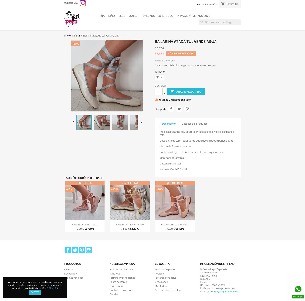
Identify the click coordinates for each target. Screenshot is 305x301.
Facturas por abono (165, 277)
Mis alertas (161, 286)
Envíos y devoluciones (122, 269)
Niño (111, 16)
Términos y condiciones (122, 277)
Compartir (171, 109)
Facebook (68, 250)
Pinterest (187, 109)
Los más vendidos (74, 277)
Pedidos (159, 273)
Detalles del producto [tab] (195, 123)
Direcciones (161, 281)
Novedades (70, 273)
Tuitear (179, 109)
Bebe (122, 16)
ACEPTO (35, 292)
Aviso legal (115, 273)
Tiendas (114, 294)
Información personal (166, 269)
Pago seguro (117, 286)
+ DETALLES (51, 288)
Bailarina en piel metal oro (130, 224)
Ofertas (68, 269)
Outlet (134, 16)
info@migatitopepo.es (226, 291)
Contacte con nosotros (122, 290)
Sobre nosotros (118, 281)
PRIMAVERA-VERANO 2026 (193, 16)
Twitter (75, 250)
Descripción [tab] (169, 123)
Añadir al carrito (185, 92)
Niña (101, 16)
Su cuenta (162, 264)
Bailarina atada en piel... (84, 224)
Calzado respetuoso (158, 16)
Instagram (89, 250)
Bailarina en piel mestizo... (175, 224)
